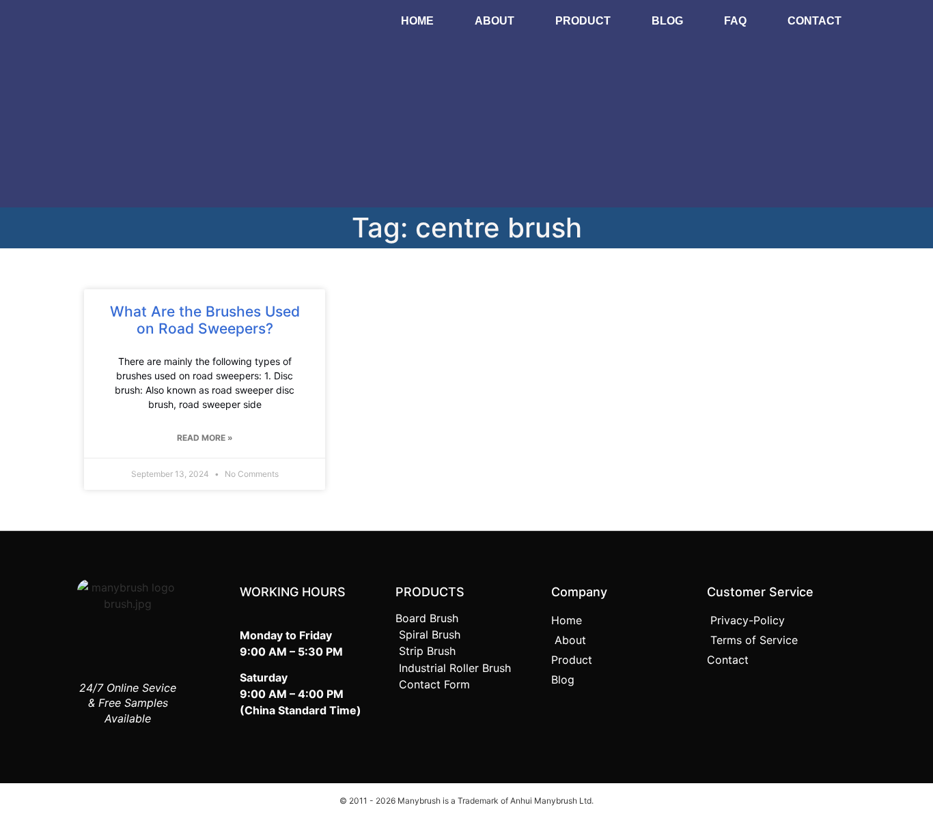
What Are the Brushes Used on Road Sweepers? (205, 320)
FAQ (735, 21)
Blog (667, 21)
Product (583, 21)
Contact (814, 21)
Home (417, 21)
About (494, 21)
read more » (205, 438)
